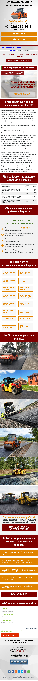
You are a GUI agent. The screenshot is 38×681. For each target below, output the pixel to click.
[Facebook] (13, 671)
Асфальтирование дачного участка (9, 296)
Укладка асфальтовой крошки (24, 326)
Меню (34, 47)
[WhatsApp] (28, 671)
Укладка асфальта (25, 312)
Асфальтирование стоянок (25, 280)
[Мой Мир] (19, 671)
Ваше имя (4, 609)
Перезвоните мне (19, 34)
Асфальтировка (8, 327)
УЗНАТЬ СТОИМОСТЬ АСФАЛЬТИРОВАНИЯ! (19, 528)
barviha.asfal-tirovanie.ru (12, 48)
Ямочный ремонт (25, 318)
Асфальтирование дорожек (25, 304)
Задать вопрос (26, 60)
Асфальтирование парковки (9, 288)
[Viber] (25, 671)
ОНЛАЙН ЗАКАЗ (22, 94)
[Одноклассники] (16, 671)
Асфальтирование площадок (25, 288)
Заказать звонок (13, 60)
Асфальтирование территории (25, 273)
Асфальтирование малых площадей (25, 296)
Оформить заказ (19, 39)
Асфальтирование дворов (9, 280)
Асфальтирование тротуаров (9, 304)
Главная (7, 640)
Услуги (19, 640)
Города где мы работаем (19, 642)
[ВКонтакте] (9, 671)
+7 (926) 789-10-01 (19, 27)
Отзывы (24, 640)
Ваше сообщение (6, 620)
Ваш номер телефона (7, 614)
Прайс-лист (13, 640)
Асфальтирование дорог (9, 273)
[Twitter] (22, 671)
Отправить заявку (9, 635)
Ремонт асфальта (8, 318)
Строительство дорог (8, 311)
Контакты (30, 640)
